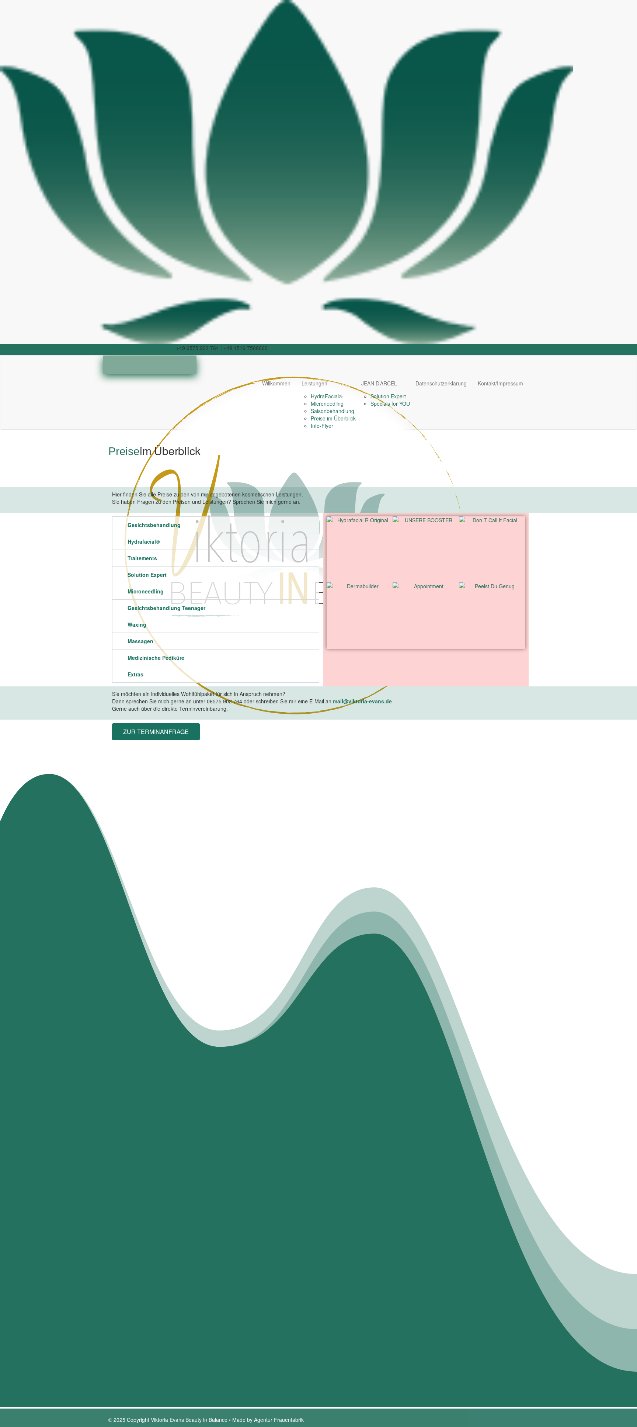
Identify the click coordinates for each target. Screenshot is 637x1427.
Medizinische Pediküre (156, 657)
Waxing (137, 624)
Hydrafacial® (144, 541)
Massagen (140, 641)
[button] (215, 525)
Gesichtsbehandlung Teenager (166, 608)
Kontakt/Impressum (500, 383)
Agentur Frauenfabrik (279, 1419)
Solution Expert (388, 396)
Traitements (142, 558)
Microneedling (327, 403)
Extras (135, 674)
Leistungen (314, 383)
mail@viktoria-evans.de (139, 347)
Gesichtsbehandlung (154, 525)
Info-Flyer (322, 425)
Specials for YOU (390, 403)
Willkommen (276, 383)
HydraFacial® (326, 396)
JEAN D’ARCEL (379, 383)
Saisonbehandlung (332, 411)
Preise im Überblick (333, 418)
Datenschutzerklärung (441, 383)
